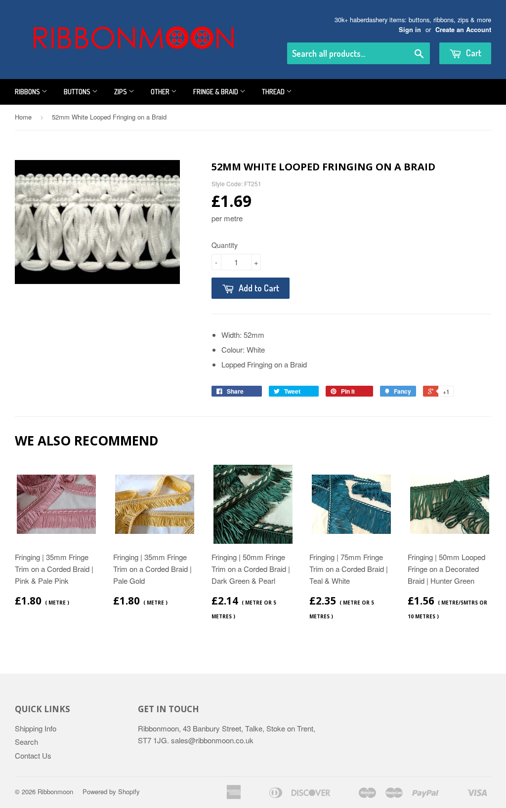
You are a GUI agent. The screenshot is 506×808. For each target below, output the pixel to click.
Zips (121, 91)
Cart (472, 52)
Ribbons (28, 91)
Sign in (410, 29)
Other (161, 91)
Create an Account (463, 29)
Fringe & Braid (216, 91)
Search (26, 741)
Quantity (224, 245)
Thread (274, 91)
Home (23, 116)
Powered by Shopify (111, 791)
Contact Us (33, 755)
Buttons (78, 91)
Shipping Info (35, 728)
